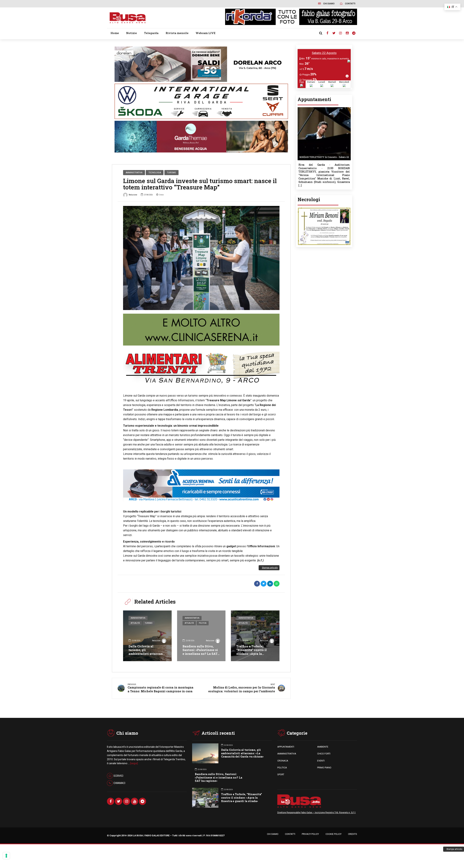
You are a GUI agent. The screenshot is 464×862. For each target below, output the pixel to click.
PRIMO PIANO (324, 767)
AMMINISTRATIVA (286, 753)
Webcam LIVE (206, 33)
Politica (202, 623)
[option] (201, 258)
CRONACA (282, 760)
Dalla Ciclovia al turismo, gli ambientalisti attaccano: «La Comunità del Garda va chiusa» (147, 653)
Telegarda (151, 33)
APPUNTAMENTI (285, 746)
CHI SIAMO (272, 834)
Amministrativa (134, 172)
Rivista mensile (177, 33)
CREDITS (352, 834)
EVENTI (321, 760)
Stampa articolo (270, 567)
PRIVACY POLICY (310, 834)
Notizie (131, 33)
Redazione (133, 195)
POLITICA (282, 767)
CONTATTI (290, 834)
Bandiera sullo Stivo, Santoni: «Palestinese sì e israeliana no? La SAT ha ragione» (200, 651)
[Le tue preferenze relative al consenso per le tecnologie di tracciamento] (6, 855)
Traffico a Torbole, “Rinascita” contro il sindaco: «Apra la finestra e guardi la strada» (251, 653)
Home (115, 33)
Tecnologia (154, 172)
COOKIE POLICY (333, 834)
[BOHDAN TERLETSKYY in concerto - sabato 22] (324, 108)
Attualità (135, 623)
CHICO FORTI (323, 753)
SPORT (280, 774)
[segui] (134, 763)
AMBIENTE (322, 746)
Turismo (171, 172)
